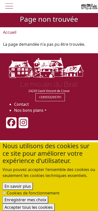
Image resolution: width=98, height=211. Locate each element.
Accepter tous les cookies (29, 207)
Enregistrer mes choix (25, 199)
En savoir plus (18, 186)
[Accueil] (89, 6)
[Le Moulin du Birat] (46, 67)
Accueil (9, 32)
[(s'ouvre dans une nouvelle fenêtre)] (11, 122)
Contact (21, 104)
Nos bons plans (28, 110)
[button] (9, 5)
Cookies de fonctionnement (33, 193)
